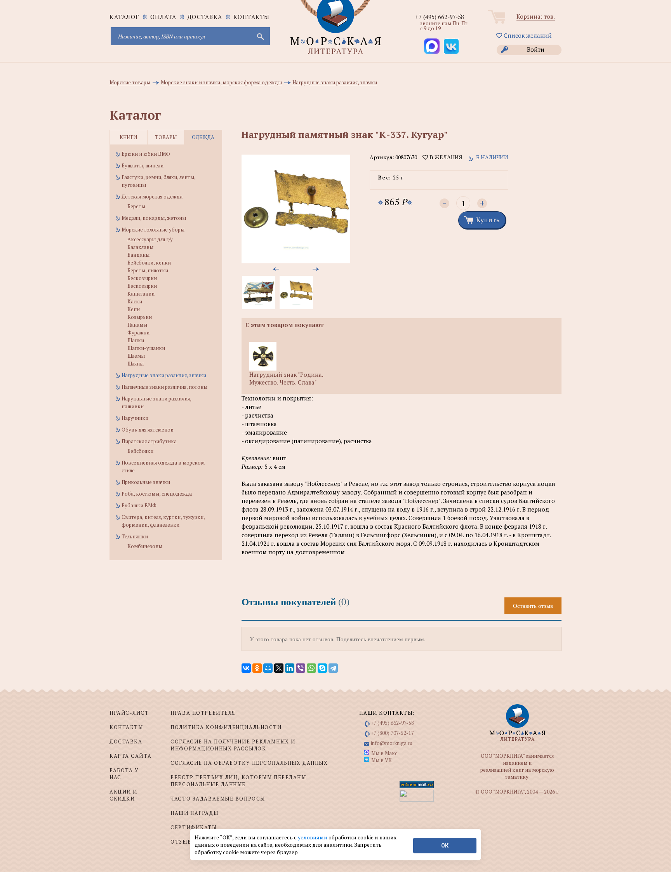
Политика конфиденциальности (226, 727)
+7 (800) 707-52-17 (392, 732)
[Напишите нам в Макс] (432, 46)
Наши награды (194, 812)
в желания (445, 157)
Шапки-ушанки (146, 348)
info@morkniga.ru (391, 743)
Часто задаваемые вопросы (217, 798)
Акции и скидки (123, 795)
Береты (136, 206)
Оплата (163, 17)
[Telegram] (333, 668)
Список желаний (527, 35)
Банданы (138, 254)
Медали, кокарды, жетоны (154, 217)
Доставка (205, 17)
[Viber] (300, 668)
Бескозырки (142, 278)
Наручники (135, 417)
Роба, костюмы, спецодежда (157, 493)
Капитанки (141, 293)
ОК (444, 845)
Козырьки (139, 316)
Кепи (133, 309)
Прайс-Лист (129, 712)
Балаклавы (140, 247)
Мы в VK (381, 760)
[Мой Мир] (268, 668)
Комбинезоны (144, 546)
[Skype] (322, 668)
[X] (278, 668)
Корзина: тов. (535, 16)
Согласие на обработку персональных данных (249, 762)
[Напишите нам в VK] (451, 46)
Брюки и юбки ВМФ (146, 153)
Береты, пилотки (147, 270)
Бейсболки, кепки (149, 262)
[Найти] (260, 36)
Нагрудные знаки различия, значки (164, 375)
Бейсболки (140, 450)
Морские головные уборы (153, 229)
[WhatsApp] (311, 668)
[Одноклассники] (257, 668)
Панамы (137, 324)
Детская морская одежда (152, 196)
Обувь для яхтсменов (148, 429)
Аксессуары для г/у (150, 239)
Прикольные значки (146, 482)
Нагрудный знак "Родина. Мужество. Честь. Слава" (286, 378)
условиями (313, 837)
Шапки (135, 340)
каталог (124, 17)
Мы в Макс (384, 753)
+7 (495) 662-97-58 (439, 17)
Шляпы (135, 363)
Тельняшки (135, 536)
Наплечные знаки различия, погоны (164, 386)
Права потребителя (202, 712)
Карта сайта (130, 755)
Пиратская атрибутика (149, 441)
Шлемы (136, 355)
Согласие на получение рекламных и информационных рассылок (232, 745)
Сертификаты (193, 827)
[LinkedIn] (289, 668)
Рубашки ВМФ (139, 505)
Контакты (251, 17)
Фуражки (138, 332)
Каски (134, 301)
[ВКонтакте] (246, 668)
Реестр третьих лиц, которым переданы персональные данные (238, 781)
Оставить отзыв (533, 605)
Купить (487, 219)
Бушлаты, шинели (142, 165)
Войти (535, 49)
